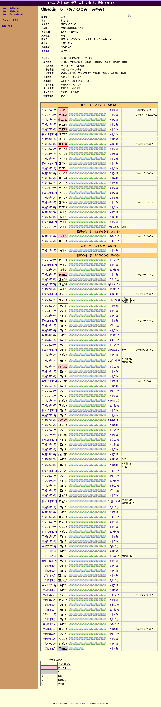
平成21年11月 (49, 265)
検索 (100, 2)
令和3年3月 (49, 595)
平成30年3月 (49, 512)
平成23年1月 (49, 300)
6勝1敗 (114, 119)
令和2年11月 (49, 585)
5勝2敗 (114, 124)
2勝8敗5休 (114, 350)
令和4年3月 (49, 624)
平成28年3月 (49, 449)
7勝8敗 (114, 306)
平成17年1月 (49, 110)
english (109, 2)
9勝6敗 (114, 371)
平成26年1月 (49, 386)
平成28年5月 (49, 454)
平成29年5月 (49, 485)
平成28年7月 (49, 459)
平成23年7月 (49, 311)
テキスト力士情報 (10, 20)
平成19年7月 (49, 183)
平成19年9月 (49, 188)
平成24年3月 (49, 330)
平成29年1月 (49, 476)
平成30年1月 (49, 507)
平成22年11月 (49, 294)
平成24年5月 (49, 335)
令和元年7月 (49, 551)
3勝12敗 (114, 485)
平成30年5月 (49, 517)
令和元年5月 (49, 546)
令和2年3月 (49, 570)
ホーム (51, 2)
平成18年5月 (49, 149)
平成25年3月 (49, 360)
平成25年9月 (49, 376)
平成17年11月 (49, 134)
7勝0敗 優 (114, 227)
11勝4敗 (114, 345)
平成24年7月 (49, 340)
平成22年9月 (49, 289)
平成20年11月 (49, 222)
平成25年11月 (49, 381)
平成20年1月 (49, 197)
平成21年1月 (49, 227)
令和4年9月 (49, 639)
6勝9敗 (114, 396)
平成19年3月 (49, 173)
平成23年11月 (49, 320)
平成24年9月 (49, 345)
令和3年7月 (49, 604)
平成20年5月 (49, 207)
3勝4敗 (114, 173)
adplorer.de (74, 703)
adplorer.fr (86, 703)
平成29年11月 (49, 501)
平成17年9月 (49, 129)
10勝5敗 (114, 260)
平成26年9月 (49, 405)
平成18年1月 (49, 139)
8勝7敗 (114, 265)
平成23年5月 (49, 306)
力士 (88, 2)
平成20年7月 (49, 212)
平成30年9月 (49, 527)
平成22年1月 (49, 269)
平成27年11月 (49, 439)
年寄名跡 (45, 50)
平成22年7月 (49, 284)
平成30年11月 (49, 531)
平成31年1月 (49, 536)
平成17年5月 (49, 119)
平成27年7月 (49, 430)
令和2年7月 (49, 575)
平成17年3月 (49, 115)
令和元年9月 (49, 556)
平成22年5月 (49, 279)
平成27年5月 (49, 425)
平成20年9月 (49, 217)
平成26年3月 (49, 391)
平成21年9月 (49, 260)
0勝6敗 (114, 648)
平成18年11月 (49, 163)
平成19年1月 (49, 168)
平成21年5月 (49, 241)
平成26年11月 (49, 410)
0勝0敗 (114, 110)
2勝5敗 (114, 154)
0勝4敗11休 (114, 420)
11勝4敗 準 (114, 300)
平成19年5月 (49, 178)
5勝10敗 (114, 241)
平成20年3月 (49, 202)
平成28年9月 (49, 465)
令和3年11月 (49, 614)
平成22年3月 (49, 274)
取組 (66, 2)
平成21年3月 (49, 236)
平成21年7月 (49, 250)
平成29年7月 (49, 490)
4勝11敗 (114, 236)
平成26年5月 (49, 396)
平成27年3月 (49, 420)
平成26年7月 (49, 400)
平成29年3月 (49, 481)
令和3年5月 (49, 600)
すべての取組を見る (11, 8)
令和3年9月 (49, 609)
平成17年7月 (49, 124)
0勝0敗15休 (114, 284)
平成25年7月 (49, 371)
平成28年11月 (49, 471)
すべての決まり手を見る (13, 14)
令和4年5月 (49, 629)
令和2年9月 (49, 580)
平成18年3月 (49, 144)
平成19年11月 (49, 192)
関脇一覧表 (7, 26)
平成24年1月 (49, 325)
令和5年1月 (49, 648)
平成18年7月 (49, 154)
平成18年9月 (49, 158)
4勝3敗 (114, 115)
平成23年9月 (49, 315)
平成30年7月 (49, 522)
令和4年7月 (49, 634)
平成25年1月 (49, 354)
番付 (59, 2)
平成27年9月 (49, 435)
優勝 (73, 2)
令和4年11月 (49, 643)
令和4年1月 (49, 619)
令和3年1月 (49, 590)
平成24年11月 (49, 350)
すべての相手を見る (11, 11)
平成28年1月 (49, 444)
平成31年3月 (49, 541)
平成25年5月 (49, 366)
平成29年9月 (49, 495)
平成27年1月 (49, 415)
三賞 (81, 2)
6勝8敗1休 (114, 400)
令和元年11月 (49, 561)
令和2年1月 (49, 566)
